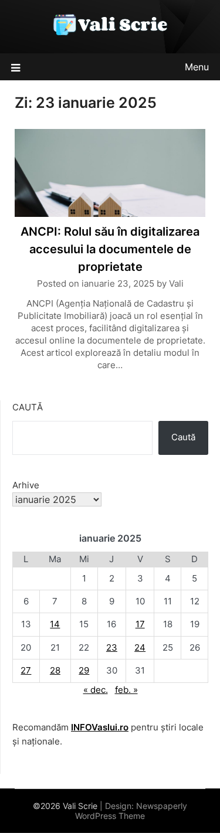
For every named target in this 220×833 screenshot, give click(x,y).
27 (26, 670)
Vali (176, 283)
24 (139, 647)
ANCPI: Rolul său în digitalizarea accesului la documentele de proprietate (110, 249)
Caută (27, 407)
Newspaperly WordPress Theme (131, 811)
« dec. (95, 689)
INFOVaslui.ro (99, 727)
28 (55, 670)
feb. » (126, 689)
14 (55, 624)
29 (84, 670)
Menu (197, 67)
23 (111, 647)
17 (140, 624)
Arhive (25, 485)
